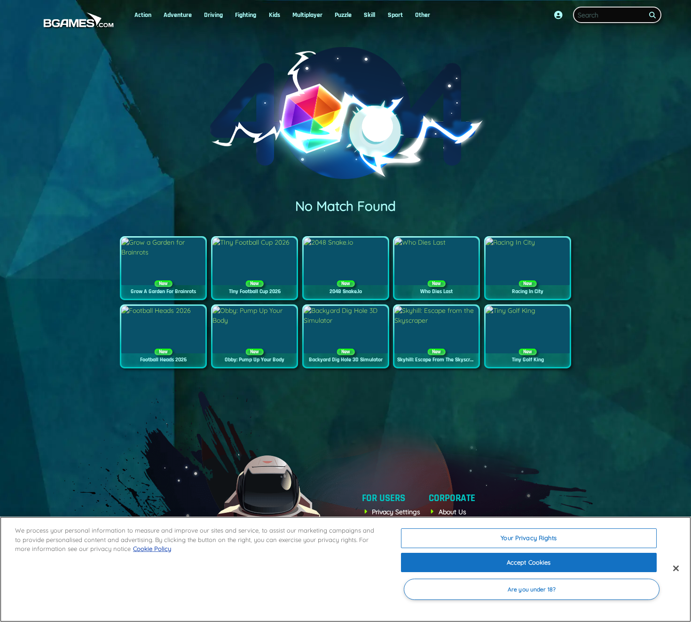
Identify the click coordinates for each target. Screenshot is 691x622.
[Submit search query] (652, 15)
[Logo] (76, 20)
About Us (452, 512)
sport (395, 15)
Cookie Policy (152, 548)
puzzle (343, 15)
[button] (558, 15)
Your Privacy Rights (528, 538)
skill (369, 15)
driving (213, 15)
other (422, 15)
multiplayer (307, 15)
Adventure (178, 15)
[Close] (676, 568)
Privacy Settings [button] (396, 512)
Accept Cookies (529, 562)
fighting (245, 15)
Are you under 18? (532, 589)
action (142, 15)
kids (274, 15)
